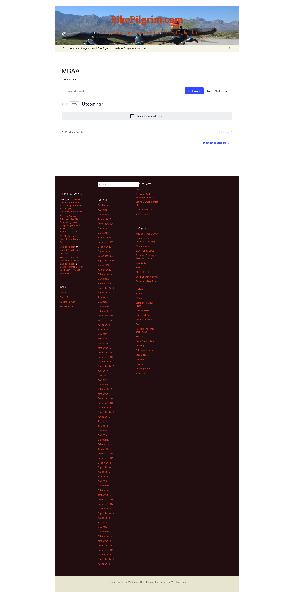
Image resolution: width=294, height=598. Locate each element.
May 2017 (102, 375)
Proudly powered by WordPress (123, 581)
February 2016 (105, 444)
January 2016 (104, 448)
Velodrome (141, 373)
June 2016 (103, 425)
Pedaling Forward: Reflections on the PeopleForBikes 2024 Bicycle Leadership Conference (71, 205)
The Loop (140, 359)
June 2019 (103, 297)
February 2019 (105, 310)
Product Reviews (144, 319)
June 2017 (103, 370)
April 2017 (102, 379)
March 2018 (103, 343)
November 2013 (105, 549)
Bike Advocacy (143, 246)
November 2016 (105, 402)
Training (139, 363)
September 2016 (106, 412)
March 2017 (103, 384)
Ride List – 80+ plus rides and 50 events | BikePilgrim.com (70, 260)
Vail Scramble (142, 214)
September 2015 (106, 467)
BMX (138, 267)
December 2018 (105, 315)
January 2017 (104, 393)
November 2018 (105, 320)
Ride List (140, 336)
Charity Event (142, 272)
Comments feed (67, 301)
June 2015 (103, 476)
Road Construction (145, 341)
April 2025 (102, 209)
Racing (139, 324)
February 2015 (105, 490)
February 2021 (105, 274)
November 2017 (105, 356)
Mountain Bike (142, 310)
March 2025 (103, 214)
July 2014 (102, 522)
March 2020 (103, 278)
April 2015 (102, 481)
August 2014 (104, 517)
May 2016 (102, 430)
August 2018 (104, 324)
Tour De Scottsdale (145, 209)
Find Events (194, 90)
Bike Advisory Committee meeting (145, 240)
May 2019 (102, 301)
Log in (63, 292)
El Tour (139, 298)
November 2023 (105, 242)
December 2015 (105, 453)
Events (65, 79)
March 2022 (103, 265)
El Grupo (140, 293)
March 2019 (103, 306)
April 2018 (102, 338)
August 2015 (104, 471)
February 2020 (105, 283)
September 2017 (106, 366)
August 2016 (104, 416)
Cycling (139, 288)
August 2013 (104, 563)
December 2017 (105, 352)
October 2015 (104, 462)
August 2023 (104, 251)
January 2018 (104, 347)
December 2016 (105, 398)
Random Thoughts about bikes (145, 330)
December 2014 (105, 499)
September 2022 (106, 260)
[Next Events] (66, 103)
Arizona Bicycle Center (147, 233)
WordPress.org (67, 306)
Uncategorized (143, 368)
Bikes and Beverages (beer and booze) (146, 257)
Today (74, 103)
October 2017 (104, 361)
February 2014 (105, 536)
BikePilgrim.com (67, 236)
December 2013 (105, 545)
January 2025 (104, 219)
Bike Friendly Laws (145, 250)
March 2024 (103, 232)
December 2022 (105, 255)
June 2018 (103, 329)
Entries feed (65, 297)
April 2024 (102, 228)
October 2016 (104, 407)
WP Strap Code (178, 581)
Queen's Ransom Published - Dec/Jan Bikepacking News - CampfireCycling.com (70, 221)
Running (140, 345)
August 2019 (104, 292)
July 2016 (102, 421)
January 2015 (104, 494)
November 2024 (105, 223)
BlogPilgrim (141, 262)
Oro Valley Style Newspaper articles (145, 196)
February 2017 (105, 389)
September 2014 (106, 513)
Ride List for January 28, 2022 (68, 230)
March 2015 (103, 485)
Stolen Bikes (142, 354)
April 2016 (102, 435)
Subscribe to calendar (214, 142)
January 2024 (104, 237)
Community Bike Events (147, 276)
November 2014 (105, 503)
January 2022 (104, 269)
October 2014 (104, 508)
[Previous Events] (62, 103)
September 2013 (106, 559)
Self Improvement (144, 350)
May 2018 (102, 333)
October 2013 (104, 554)
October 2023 (104, 246)
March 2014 (103, 531)
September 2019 (106, 288)
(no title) (140, 189)
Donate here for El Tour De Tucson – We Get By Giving (71, 269)
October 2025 (104, 205)
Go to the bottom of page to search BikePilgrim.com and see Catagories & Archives (104, 48)
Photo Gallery (142, 314)
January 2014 (104, 540)
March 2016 (103, 439)
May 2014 (102, 526)
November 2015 (105, 458)
